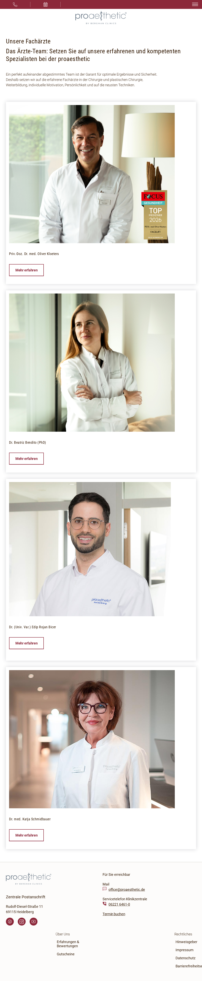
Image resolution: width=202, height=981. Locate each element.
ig (22, 922)
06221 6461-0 (119, 904)
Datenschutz (185, 958)
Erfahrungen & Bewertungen (68, 944)
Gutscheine (66, 954)
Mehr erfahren (26, 270)
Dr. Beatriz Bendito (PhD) (27, 442)
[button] (45, 4)
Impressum (185, 950)
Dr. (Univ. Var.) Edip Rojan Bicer (32, 627)
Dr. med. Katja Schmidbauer (29, 819)
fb (10, 922)
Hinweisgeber (186, 942)
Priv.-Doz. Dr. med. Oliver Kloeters (34, 254)
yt (33, 922)
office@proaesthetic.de (126, 889)
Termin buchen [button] (114, 914)
